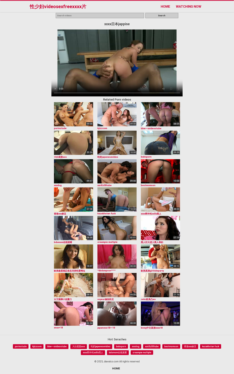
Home (165, 6)
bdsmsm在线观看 (118, 352)
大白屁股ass (78, 346)
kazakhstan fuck (210, 346)
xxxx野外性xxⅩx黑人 (93, 352)
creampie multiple (142, 352)
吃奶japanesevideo (100, 346)
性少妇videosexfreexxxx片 (58, 6)
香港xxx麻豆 (190, 346)
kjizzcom (37, 346)
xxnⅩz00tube (152, 346)
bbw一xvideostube (57, 346)
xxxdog (135, 346)
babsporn (121, 346)
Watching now (188, 6)
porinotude (21, 346)
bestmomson (171, 346)
